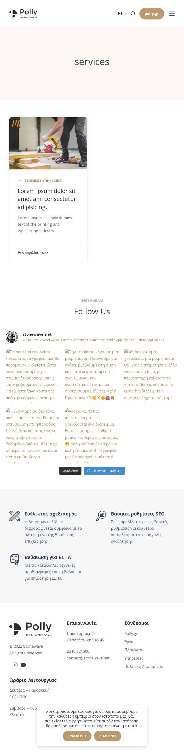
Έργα (128, 641)
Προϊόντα (133, 649)
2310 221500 (78, 651)
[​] (172, 14)
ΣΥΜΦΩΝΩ (77, 736)
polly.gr (152, 13)
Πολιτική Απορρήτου (143, 666)
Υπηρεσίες (133, 658)
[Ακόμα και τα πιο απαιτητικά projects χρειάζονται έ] (92, 435)
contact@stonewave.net (88, 658)
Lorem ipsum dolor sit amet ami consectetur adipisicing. (47, 199)
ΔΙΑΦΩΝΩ (107, 736)
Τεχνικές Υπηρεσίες (42, 180)
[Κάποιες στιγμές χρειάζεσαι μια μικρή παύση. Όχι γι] (151, 376)
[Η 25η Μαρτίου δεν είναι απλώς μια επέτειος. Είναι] (33, 435)
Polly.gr (131, 633)
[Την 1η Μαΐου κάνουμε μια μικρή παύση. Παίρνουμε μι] (92, 376)
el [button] (121, 13)
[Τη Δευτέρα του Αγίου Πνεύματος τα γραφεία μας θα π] (33, 376)
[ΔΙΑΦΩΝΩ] (141, 725)
